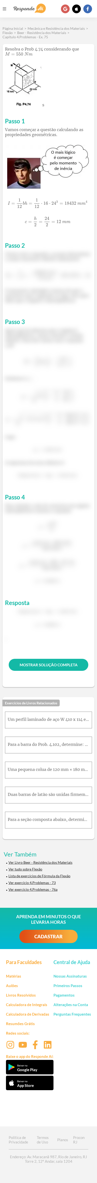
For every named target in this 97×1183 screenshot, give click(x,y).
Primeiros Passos (67, 985)
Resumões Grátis (20, 1023)
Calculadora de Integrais (26, 1004)
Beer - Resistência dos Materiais (41, 33)
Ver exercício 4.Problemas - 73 (32, 882)
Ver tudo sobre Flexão (25, 869)
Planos (62, 1139)
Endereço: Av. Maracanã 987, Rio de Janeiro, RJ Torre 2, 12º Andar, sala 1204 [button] (48, 1158)
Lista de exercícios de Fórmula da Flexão (39, 876)
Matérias (13, 976)
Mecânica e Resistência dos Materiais (56, 28)
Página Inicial (12, 28)
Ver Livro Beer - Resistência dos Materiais (40, 862)
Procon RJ (79, 1139)
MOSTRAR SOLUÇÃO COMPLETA (49, 665)
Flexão (7, 33)
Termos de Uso (43, 1139)
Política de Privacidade (18, 1139)
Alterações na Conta (70, 1004)
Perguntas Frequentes (72, 1014)
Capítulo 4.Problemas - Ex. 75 (25, 37)
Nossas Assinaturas (70, 976)
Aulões (12, 985)
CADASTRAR (48, 936)
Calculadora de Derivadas (27, 1014)
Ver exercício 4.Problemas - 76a (32, 889)
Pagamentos (64, 995)
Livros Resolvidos (21, 995)
